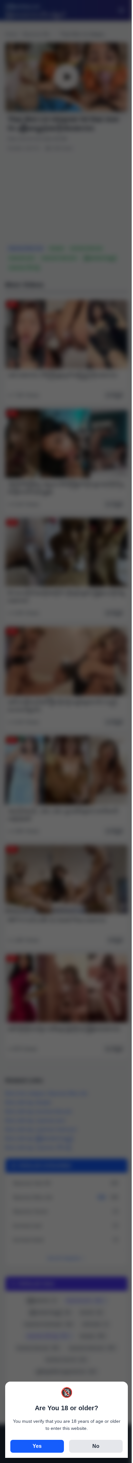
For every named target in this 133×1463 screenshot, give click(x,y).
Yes (37, 1446)
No (95, 1446)
